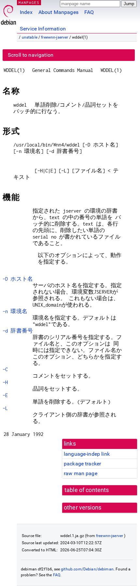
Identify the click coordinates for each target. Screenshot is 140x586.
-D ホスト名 (18, 279)
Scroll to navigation (30, 55)
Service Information (43, 29)
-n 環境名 (15, 311)
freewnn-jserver (54, 37)
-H (5, 382)
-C (5, 369)
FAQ (89, 12)
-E (5, 395)
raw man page (80, 473)
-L (5, 408)
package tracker (82, 464)
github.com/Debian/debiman (87, 569)
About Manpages (58, 12)
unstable (29, 37)
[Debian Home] (8, 13)
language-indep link (87, 454)
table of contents (86, 490)
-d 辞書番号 (18, 331)
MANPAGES (29, 2)
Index (26, 12)
